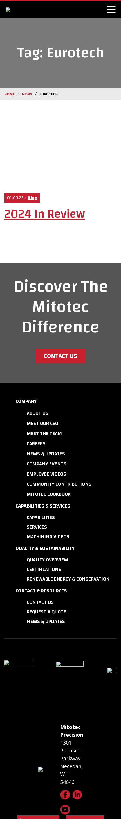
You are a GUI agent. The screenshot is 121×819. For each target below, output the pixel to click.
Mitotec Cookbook (49, 494)
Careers (36, 443)
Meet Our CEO (42, 423)
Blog (32, 198)
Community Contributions (59, 484)
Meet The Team (44, 433)
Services (37, 527)
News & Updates (46, 453)
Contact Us (60, 355)
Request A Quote (46, 611)
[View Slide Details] (29, 680)
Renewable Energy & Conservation (68, 579)
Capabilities (41, 517)
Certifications (44, 569)
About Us (37, 413)
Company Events (46, 463)
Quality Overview (47, 560)
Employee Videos (46, 474)
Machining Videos (48, 536)
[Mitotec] (30, 9)
